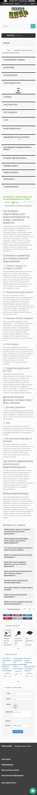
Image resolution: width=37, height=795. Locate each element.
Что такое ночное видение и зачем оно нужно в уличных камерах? (18, 549)
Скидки (7, 97)
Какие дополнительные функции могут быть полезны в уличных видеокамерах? (18, 573)
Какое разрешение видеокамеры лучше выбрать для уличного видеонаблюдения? (16, 541)
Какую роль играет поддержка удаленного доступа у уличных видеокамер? (15, 564)
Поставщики (10, 112)
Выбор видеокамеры (14, 609)
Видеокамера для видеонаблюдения (18, 205)
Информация (10, 75)
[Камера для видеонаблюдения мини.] (18, 633)
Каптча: (8, 725)
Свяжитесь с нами (8, 3)
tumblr (27, 618)
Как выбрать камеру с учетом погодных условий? (18, 589)
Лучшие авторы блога (14, 158)
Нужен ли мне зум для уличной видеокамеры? (15, 596)
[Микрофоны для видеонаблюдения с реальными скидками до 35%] (18, 1)
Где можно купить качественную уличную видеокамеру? (16, 581)
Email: (9, 699)
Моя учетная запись (10, 770)
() (29, 202)
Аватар (8, 704)
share (7, 615)
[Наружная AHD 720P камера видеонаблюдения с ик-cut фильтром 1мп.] (7, 633)
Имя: (9, 693)
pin (6, 618)
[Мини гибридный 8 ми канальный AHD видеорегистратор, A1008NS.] (29, 633)
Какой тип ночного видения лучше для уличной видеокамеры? (18, 603)
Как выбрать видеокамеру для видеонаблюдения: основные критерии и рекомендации (9, 664)
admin (17, 202)
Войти (33, 3)
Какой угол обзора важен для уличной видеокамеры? (18, 556)
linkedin (18, 618)
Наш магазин (10, 104)
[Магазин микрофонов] (18, 13)
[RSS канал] (19, 139)
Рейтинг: (8, 721)
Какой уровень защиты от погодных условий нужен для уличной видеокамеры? (17, 531)
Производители (12, 83)
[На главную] (3, 50)
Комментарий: (9, 712)
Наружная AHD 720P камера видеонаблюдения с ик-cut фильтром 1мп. (9, 645)
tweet (27, 615)
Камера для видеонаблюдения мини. (20, 640)
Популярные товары (14, 60)
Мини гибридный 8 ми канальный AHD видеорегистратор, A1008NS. (31, 645)
